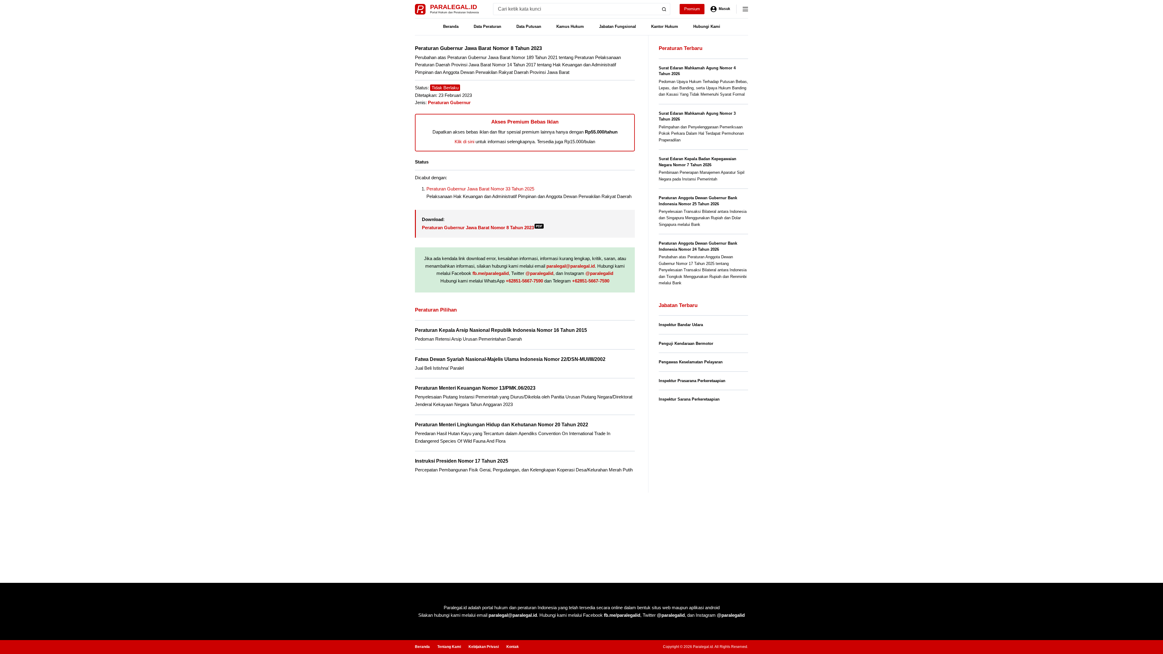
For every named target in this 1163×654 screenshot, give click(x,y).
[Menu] (745, 9)
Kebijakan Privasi (484, 647)
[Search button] (664, 9)
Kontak (512, 647)
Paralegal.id (453, 6)
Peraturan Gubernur (449, 102)
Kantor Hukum (664, 26)
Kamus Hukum (570, 26)
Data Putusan (528, 26)
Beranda (451, 26)
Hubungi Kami (706, 26)
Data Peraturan (487, 26)
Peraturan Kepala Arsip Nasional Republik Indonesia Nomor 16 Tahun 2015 (501, 330)
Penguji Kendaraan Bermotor (686, 343)
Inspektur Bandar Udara (681, 324)
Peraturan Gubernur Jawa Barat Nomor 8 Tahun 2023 (482, 227)
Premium (692, 9)
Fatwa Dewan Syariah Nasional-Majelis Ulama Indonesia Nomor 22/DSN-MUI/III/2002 (510, 359)
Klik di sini (464, 141)
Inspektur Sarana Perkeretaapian (689, 399)
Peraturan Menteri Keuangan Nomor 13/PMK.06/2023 (475, 388)
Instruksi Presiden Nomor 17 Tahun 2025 (461, 461)
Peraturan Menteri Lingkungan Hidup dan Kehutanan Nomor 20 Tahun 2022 (501, 424)
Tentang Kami (449, 647)
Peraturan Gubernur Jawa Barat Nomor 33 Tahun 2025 (480, 188)
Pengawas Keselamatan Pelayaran (691, 362)
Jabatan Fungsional (617, 26)
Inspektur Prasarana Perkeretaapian (692, 380)
